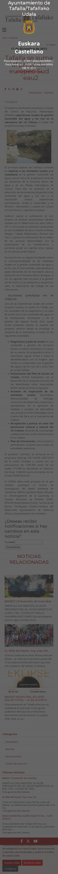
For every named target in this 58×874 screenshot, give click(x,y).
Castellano (29, 51)
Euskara (29, 43)
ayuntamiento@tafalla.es (29, 71)
